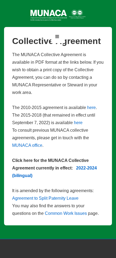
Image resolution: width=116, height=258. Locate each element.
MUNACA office (27, 145)
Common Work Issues (66, 213)
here (91, 107)
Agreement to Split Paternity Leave (45, 198)
